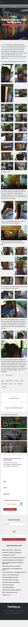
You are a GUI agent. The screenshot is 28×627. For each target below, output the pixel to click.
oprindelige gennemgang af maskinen (17, 58)
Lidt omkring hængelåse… (9, 587)
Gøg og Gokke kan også (8, 584)
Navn (4, 481)
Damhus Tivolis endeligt (7, 550)
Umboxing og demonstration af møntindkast (13, 560)
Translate (10, 525)
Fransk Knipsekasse (10, 24)
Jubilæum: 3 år (17, 550)
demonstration (8, 380)
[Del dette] (12, 30)
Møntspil (23, 24)
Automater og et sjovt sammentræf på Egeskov (14, 557)
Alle (3, 24)
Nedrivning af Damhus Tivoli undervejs (12, 566)
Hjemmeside (6, 494)
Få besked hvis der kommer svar (12, 500)
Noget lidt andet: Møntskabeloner (11, 574)
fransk (21, 380)
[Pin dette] (21, 30)
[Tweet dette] (15, 30)
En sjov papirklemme (7, 572)
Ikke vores (18, 24)
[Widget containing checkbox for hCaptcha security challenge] (13, 504)
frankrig (16, 380)
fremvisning (4, 383)
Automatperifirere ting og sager (10, 577)
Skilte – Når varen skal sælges (10, 592)
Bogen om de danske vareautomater (11, 582)
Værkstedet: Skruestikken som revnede (12, 552)
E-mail (5, 487)
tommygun (4, 386)
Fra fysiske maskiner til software (11, 579)
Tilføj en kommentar (9, 375)
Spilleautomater (14, 26)
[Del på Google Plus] (18, 30)
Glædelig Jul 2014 (7, 595)
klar (15, 383)
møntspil (20, 383)
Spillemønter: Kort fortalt (9, 555)
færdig (10, 383)
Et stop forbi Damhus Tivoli (19, 572)
